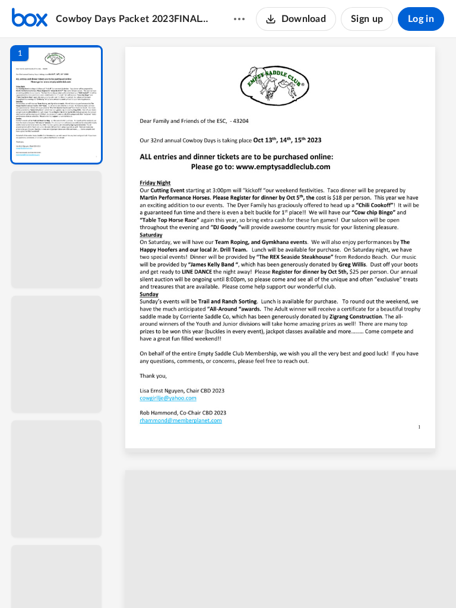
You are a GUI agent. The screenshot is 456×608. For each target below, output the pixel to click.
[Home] (30, 19)
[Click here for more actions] (239, 19)
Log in (421, 19)
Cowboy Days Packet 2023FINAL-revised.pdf (133, 19)
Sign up (367, 19)
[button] (56, 105)
